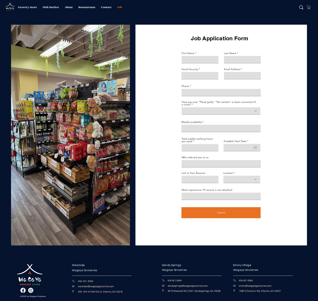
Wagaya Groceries (85, 270)
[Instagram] (30, 290)
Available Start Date (237, 141)
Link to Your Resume (193, 173)
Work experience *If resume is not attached (207, 190)
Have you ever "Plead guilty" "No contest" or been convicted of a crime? (219, 103)
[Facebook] (23, 290)
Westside (78, 265)
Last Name (230, 53)
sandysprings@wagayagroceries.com (188, 286)
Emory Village (242, 265)
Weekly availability (191, 122)
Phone (185, 86)
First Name (188, 53)
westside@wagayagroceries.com (96, 286)
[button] (309, 7)
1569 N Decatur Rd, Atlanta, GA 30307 (260, 291)
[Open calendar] (255, 147)
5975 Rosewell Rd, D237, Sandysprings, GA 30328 (194, 291)
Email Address (232, 69)
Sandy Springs (171, 265)
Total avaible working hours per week (197, 140)
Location (228, 173)
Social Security (189, 69)
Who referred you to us (195, 157)
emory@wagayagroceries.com (255, 286)
